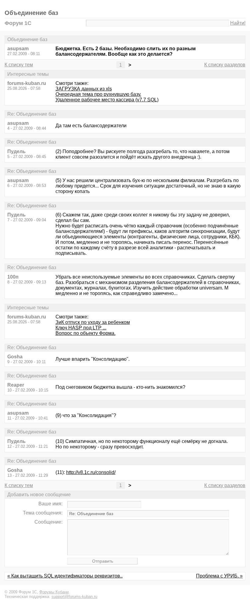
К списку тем (19, 64)
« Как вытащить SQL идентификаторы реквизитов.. (65, 575)
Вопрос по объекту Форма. (85, 333)
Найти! (237, 23)
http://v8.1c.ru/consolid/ (91, 472)
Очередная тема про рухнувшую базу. (98, 94)
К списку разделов (224, 64)
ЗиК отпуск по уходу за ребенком (92, 322)
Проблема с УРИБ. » (219, 575)
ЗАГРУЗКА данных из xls (83, 88)
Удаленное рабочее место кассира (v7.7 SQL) (107, 99)
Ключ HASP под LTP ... (80, 327)
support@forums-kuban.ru (74, 596)
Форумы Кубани (54, 592)
